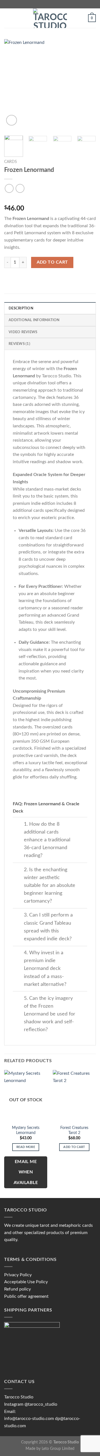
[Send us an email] (52, 4)
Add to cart (52, 262)
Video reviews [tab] (23, 332)
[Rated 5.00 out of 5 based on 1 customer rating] (50, 199)
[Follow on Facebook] (42, 4)
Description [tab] (21, 308)
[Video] (11, 120)
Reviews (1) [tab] (19, 343)
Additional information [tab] (34, 320)
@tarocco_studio (40, 1404)
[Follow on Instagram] (47, 4)
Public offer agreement (26, 1296)
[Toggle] (18, 825)
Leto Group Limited (58, 1448)
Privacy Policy (18, 1275)
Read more (25, 1147)
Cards (10, 162)
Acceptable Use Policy (26, 1282)
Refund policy (17, 1289)
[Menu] (7, 18)
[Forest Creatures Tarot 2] (74, 1096)
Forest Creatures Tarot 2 (74, 1130)
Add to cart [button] (74, 1147)
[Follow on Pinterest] (58, 4)
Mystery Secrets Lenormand (25, 1130)
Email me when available (26, 1172)
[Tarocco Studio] (50, 18)
